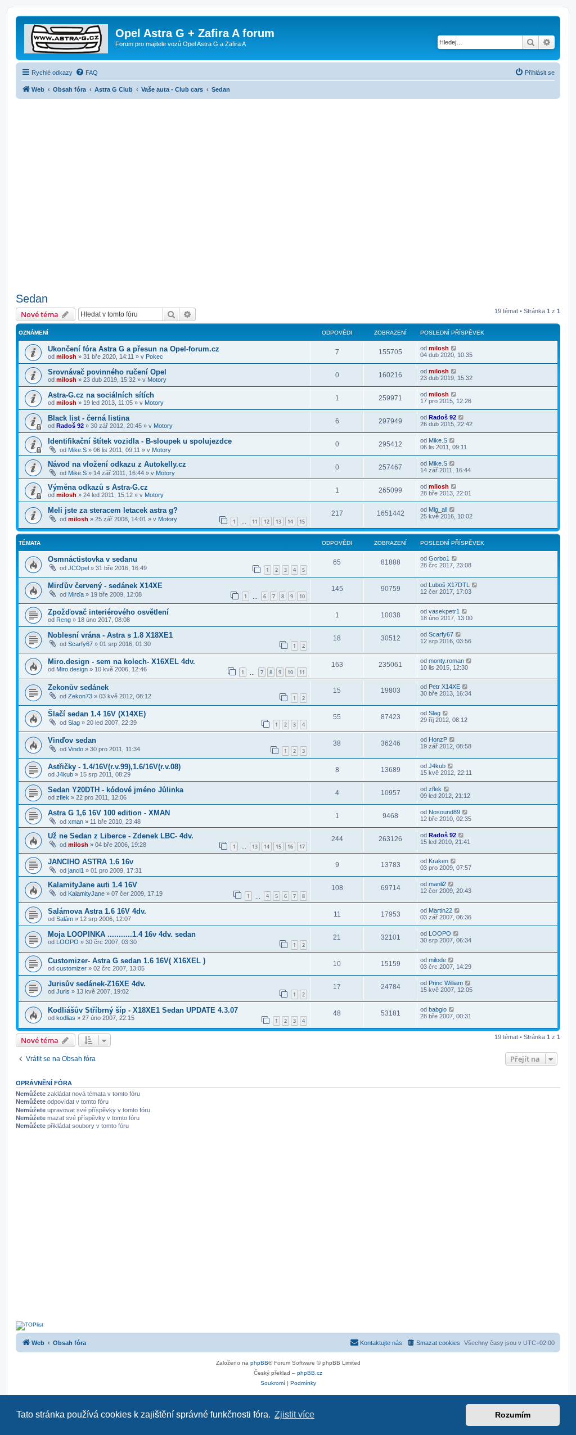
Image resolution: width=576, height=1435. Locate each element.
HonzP (438, 739)
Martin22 (440, 910)
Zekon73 (80, 696)
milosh (66, 356)
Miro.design (72, 669)
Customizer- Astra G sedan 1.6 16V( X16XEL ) (126, 960)
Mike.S (77, 449)
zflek (62, 797)
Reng (63, 619)
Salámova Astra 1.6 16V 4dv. (97, 911)
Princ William (446, 983)
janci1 (76, 870)
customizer (71, 968)
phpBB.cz (309, 1373)
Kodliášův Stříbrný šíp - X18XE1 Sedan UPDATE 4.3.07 (143, 1010)
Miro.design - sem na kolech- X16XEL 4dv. (121, 661)
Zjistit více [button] (294, 1414)
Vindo (75, 749)
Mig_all (438, 509)
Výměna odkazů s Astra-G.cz (98, 487)
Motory (156, 379)
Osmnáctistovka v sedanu (92, 559)
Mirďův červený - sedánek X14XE (105, 585)
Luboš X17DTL (449, 584)
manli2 (437, 884)
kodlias (65, 1017)
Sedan (32, 298)
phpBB (259, 1363)
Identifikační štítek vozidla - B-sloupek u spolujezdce (140, 441)
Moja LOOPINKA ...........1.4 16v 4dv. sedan (122, 934)
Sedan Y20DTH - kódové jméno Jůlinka (115, 790)
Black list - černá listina (88, 418)
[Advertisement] (288, 192)
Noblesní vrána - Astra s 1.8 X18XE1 (110, 635)
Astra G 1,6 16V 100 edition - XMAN (109, 813)
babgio (438, 1009)
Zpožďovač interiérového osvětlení (108, 612)
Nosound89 (444, 812)
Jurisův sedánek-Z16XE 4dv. (97, 984)
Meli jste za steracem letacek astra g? (113, 510)
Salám (64, 918)
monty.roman (446, 660)
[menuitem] (86, 72)
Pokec (154, 356)
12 (266, 521)
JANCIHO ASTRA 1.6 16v (90, 862)
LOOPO (67, 941)
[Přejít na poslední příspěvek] (454, 348)
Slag (74, 722)
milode (437, 959)
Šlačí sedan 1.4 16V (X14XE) (97, 714)
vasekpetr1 (444, 611)
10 (302, 596)
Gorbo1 (439, 558)
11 (255, 521)
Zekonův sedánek (78, 687)
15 (302, 521)
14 (290, 521)
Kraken (438, 861)
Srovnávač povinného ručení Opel (107, 372)
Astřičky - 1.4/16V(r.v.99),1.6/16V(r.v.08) (114, 766)
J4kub (64, 774)
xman (75, 821)
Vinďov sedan (72, 740)
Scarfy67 (80, 643)
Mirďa (76, 594)
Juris (63, 991)
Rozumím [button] (512, 1414)
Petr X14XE (444, 686)
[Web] (67, 37)
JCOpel (78, 568)
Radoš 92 (70, 425)
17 (302, 846)
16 (290, 846)
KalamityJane (86, 893)
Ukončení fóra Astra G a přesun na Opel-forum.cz (133, 349)
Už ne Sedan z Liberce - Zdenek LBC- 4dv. (121, 836)
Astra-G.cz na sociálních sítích (101, 395)
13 (278, 521)
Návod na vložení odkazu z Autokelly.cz (117, 464)
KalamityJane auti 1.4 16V (92, 885)
